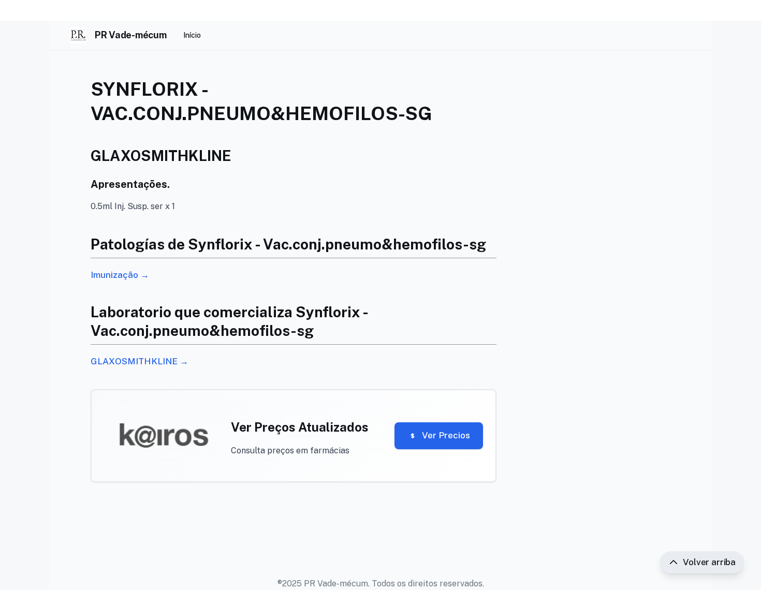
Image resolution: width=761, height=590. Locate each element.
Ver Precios (446, 435)
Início (192, 35)
